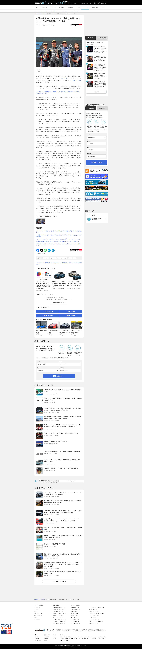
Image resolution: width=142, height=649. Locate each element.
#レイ (74, 258)
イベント (36, 617)
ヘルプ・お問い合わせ (64, 640)
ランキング (90, 37)
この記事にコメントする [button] (60, 302)
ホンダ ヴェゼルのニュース (59, 619)
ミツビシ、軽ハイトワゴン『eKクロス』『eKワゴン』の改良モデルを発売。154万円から (74, 284)
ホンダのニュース (75, 613)
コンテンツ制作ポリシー (65, 638)
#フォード (53, 258)
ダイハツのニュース (75, 623)
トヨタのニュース (75, 607)
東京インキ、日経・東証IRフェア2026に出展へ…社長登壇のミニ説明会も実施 (63, 528)
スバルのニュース (75, 619)
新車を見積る (71, 315)
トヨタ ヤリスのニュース (58, 611)
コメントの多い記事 (101, 37)
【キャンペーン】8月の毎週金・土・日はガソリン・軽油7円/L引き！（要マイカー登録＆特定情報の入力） (59, 263)
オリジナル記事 (94, 7)
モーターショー (38, 615)
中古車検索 (61, 7)
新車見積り (70, 7)
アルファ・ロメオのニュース (96, 621)
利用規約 (99, 636)
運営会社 (70, 636)
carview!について (63, 636)
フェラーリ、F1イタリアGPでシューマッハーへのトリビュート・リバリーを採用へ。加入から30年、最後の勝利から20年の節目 (62, 425)
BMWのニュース (93, 609)
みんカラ (54, 638)
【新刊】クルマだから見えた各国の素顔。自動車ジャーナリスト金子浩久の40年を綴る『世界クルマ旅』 (63, 536)
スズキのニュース (75, 621)
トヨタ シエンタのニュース (59, 613)
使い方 (51, 294)
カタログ (53, 7)
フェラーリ (64, 78)
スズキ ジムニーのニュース (59, 623)
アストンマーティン (76, 80)
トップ (37, 7)
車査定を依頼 (91, 108)
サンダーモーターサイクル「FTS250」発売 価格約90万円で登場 (61, 433)
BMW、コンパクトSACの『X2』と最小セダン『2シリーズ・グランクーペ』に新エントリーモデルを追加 (62, 493)
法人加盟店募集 (94, 638)
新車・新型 (37, 607)
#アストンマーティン (62, 258)
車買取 (78, 7)
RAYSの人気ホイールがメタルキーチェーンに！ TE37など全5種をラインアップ (63, 390)
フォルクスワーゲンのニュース (96, 613)
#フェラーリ (46, 258)
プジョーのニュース (94, 619)
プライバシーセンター (92, 636)
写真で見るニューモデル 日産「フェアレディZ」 (57, 441)
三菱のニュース (74, 615)
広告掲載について (85, 638)
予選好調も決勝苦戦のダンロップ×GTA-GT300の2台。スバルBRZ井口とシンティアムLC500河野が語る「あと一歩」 (62, 409)
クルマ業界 (37, 609)
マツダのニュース (75, 617)
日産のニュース (74, 611)
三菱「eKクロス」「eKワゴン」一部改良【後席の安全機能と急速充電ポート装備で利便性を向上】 (59, 284)
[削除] (12, 623)
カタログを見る (48, 311)
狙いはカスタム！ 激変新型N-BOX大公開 (55, 544)
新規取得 (99, 2)
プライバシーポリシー (82, 636)
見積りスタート (61, 376)
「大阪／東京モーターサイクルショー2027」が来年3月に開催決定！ (62, 451)
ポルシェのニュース (94, 615)
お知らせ (74, 636)
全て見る (39, 70)
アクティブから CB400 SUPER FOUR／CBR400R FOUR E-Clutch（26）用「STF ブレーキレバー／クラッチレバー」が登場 (62, 520)
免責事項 (104, 636)
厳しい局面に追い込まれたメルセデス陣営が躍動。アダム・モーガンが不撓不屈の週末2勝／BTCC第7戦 (63, 501)
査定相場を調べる (48, 315)
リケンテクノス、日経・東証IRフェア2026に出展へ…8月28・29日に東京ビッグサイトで (63, 399)
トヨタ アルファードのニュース (60, 609)
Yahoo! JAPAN (105, 2)
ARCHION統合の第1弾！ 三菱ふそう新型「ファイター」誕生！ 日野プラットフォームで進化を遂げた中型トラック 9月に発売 (62, 511)
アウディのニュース (94, 611)
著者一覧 (73, 638)
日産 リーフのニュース (58, 617)
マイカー (104, 7)
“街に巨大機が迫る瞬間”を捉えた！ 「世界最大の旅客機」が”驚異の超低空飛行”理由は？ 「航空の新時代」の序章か (62, 417)
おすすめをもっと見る (58, 581)
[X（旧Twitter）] (50, 630)
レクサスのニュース (75, 609)
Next (81, 275)
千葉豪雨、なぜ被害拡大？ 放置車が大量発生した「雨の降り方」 (61, 468)
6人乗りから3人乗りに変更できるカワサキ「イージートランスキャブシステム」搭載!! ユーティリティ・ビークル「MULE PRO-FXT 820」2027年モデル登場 (63, 564)
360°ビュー (45, 7)
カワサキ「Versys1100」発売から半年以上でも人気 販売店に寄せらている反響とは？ (62, 572)
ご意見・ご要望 (101, 638)
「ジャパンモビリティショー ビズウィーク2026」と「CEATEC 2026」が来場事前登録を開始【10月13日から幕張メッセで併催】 (43, 285)
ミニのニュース (93, 617)
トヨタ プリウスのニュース (59, 607)
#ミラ (70, 258)
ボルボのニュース (93, 623)
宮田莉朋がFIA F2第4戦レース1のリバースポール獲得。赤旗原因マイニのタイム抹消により (57, 241)
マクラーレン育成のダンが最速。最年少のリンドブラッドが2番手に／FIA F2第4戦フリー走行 (58, 239)
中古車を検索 (71, 311)
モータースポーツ (38, 613)
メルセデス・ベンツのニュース (96, 607)
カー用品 (36, 611)
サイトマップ (78, 638)
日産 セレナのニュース (58, 615)
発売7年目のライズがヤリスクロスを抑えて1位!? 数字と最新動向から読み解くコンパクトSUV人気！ (63, 555)
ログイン (95, 2)
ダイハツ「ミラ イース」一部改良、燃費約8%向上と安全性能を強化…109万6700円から (62, 460)
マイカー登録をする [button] (71, 481)
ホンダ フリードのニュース (59, 621)
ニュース (85, 7)
